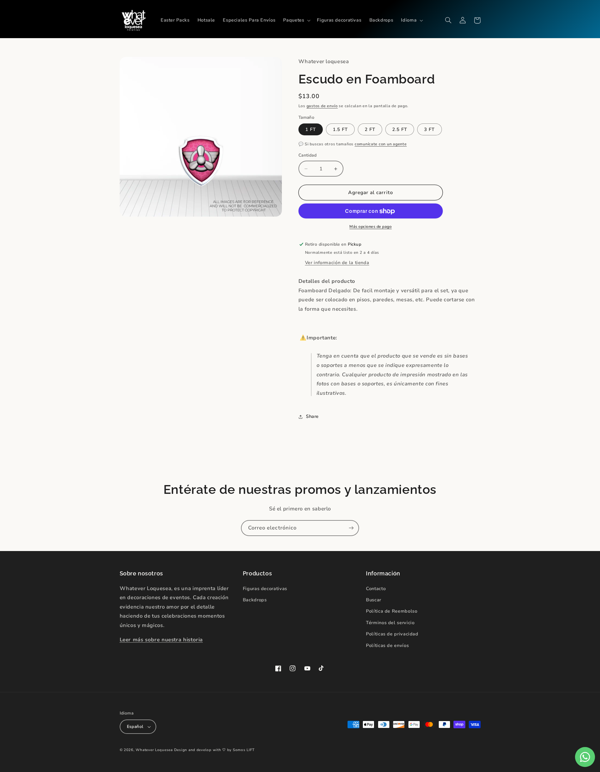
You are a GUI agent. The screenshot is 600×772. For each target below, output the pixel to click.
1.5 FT (340, 129)
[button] (296, 20)
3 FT (429, 129)
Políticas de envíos (387, 645)
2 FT (370, 129)
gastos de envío (322, 105)
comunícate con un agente (381, 144)
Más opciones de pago (370, 226)
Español (135, 726)
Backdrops (255, 600)
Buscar (373, 600)
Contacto (376, 588)
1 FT (310, 129)
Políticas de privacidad (392, 634)
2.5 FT (399, 129)
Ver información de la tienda (337, 263)
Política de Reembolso (391, 611)
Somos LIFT (243, 749)
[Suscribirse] (351, 528)
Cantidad (307, 155)
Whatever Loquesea (154, 749)
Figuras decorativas (265, 588)
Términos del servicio (390, 622)
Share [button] (312, 417)
